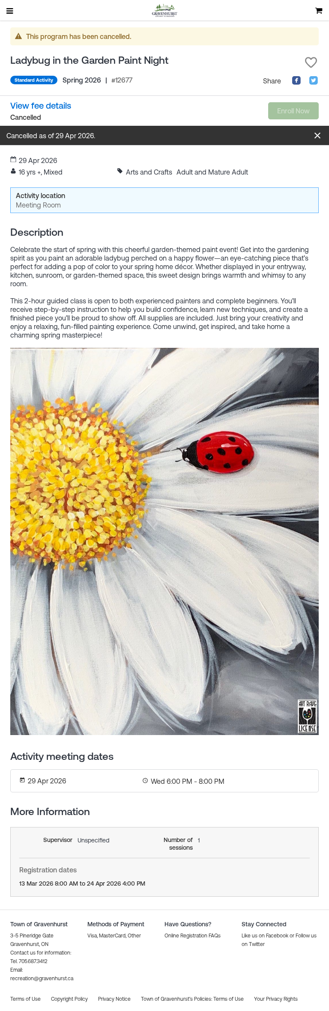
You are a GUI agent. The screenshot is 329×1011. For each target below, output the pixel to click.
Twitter (257, 944)
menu (10, 10)
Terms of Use (228, 999)
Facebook (277, 936)
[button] (311, 62)
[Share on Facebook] (296, 82)
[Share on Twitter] (313, 82)
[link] (40, 105)
